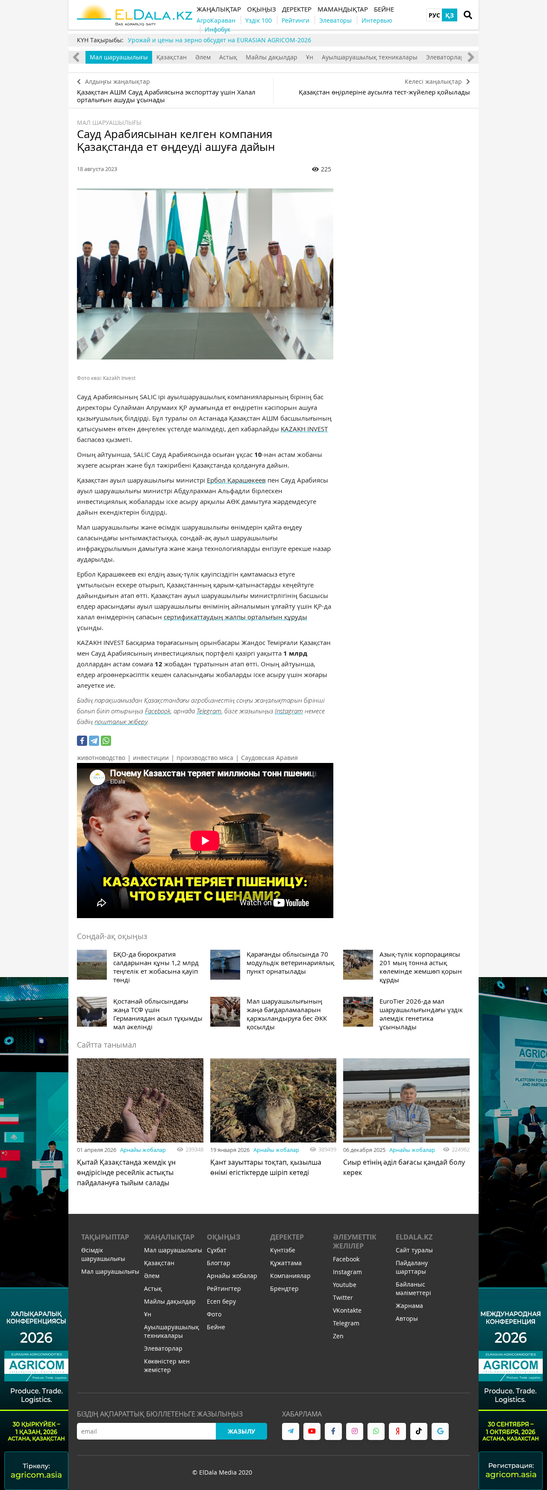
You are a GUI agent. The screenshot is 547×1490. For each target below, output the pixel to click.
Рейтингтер (224, 1288)
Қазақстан (171, 57)
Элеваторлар (445, 57)
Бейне (216, 1327)
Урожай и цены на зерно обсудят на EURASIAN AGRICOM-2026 (219, 40)
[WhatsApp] (106, 741)
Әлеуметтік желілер (354, 1241)
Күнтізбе (282, 1250)
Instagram (289, 711)
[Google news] (440, 1431)
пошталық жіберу (120, 721)
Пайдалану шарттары (412, 1267)
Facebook (158, 711)
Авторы (407, 1318)
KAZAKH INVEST (304, 428)
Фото (214, 1314)
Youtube (344, 1285)
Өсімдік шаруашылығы (103, 1254)
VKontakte (347, 1310)
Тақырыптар (105, 1237)
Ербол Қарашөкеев (236, 480)
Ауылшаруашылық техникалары (370, 57)
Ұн (309, 57)
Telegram (209, 711)
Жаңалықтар (169, 1237)
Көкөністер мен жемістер (167, 1365)
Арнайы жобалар (143, 1150)
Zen (338, 1336)
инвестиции (151, 758)
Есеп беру (221, 1301)
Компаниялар (290, 1276)
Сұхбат (216, 1250)
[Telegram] (94, 741)
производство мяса (204, 758)
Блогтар (218, 1263)
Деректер (287, 1237)
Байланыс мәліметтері (413, 1288)
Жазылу (241, 1431)
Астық (228, 57)
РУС (434, 15)
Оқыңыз (223, 1237)
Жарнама (409, 1306)
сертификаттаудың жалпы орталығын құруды (235, 616)
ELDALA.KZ (414, 1237)
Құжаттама (286, 1263)
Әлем (203, 57)
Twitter (343, 1297)
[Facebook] (82, 741)
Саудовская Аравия (269, 758)
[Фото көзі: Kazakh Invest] (205, 273)
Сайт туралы (414, 1250)
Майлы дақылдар (271, 57)
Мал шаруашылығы (119, 57)
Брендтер (284, 1288)
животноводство (101, 758)
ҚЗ (449, 15)
